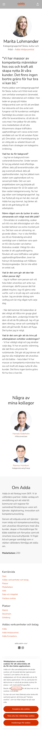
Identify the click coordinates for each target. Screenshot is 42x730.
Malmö (5, 610)
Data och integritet (10, 594)
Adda (4, 629)
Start (4, 576)
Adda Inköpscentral (24, 49)
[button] (38, 4)
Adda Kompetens (9, 636)
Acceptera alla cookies (21, 709)
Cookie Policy (16, 688)
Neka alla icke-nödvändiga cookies (21, 716)
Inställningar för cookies (21, 723)
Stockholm (6, 614)
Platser (5, 583)
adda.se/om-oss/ (21, 643)
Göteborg (6, 617)
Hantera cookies (9, 598)
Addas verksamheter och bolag (15, 579)
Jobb (4, 590)
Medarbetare (7, 587)
